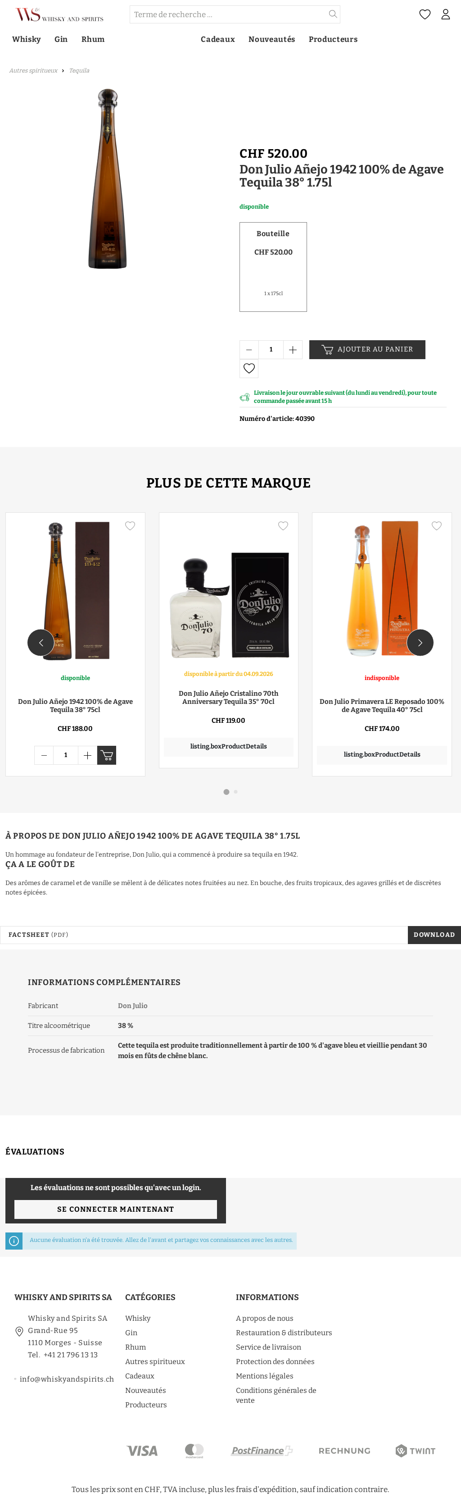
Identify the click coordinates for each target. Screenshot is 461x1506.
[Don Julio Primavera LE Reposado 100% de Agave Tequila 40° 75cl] (382, 590)
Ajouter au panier (375, 349)
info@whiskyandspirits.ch (67, 1379)
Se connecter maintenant (115, 1209)
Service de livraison (268, 1347)
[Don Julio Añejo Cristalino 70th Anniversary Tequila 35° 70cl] (229, 590)
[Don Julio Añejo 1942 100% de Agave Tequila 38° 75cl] (75, 590)
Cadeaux (139, 1376)
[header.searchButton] (333, 14)
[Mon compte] (445, 14)
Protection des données (275, 1361)
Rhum (135, 1347)
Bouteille (273, 233)
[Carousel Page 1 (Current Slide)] (227, 792)
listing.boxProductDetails (228, 746)
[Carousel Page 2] (236, 792)
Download (434, 935)
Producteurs (146, 1405)
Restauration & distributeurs (284, 1332)
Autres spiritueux (155, 1361)
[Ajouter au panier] (106, 755)
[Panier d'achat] (458, 15)
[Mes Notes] (425, 14)
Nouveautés (145, 1390)
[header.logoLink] (64, 14)
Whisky (137, 1318)
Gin (131, 1332)
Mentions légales (265, 1376)
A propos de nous (265, 1318)
